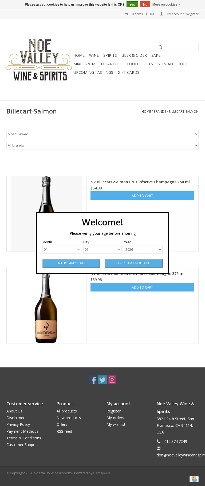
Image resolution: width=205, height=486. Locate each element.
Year (127, 242)
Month (47, 242)
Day (86, 242)
